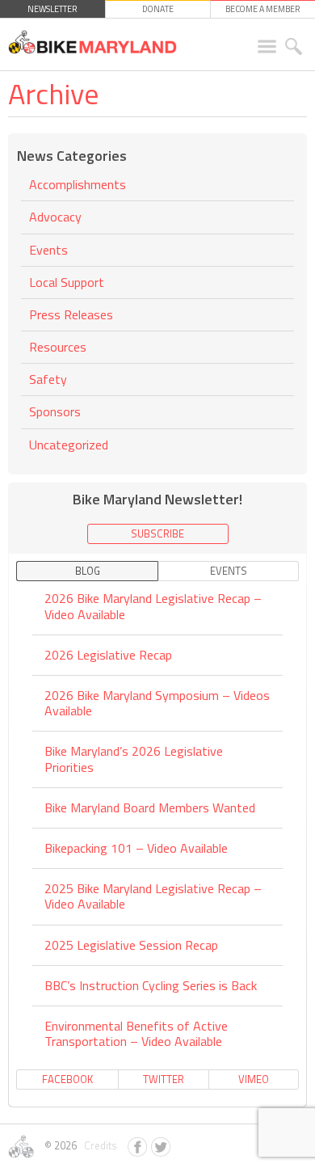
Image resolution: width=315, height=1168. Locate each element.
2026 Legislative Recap (108, 654)
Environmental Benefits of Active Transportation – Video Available (136, 1033)
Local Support (66, 282)
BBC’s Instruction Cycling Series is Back (150, 985)
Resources (57, 346)
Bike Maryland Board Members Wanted (149, 807)
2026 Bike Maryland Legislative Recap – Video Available (153, 607)
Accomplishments (77, 185)
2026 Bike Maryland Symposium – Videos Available (157, 702)
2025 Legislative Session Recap (131, 945)
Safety (48, 379)
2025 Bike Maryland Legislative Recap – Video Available (153, 896)
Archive (53, 93)
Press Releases (71, 314)
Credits (98, 1145)
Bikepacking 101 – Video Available (136, 848)
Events (48, 249)
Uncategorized (68, 444)
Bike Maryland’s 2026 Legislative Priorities (133, 758)
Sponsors (55, 411)
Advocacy (55, 216)
